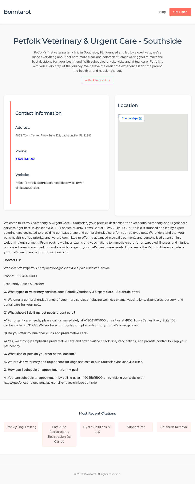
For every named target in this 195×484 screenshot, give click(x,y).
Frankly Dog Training (21, 427)
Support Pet (136, 427)
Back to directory (97, 80)
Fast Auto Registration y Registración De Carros (59, 434)
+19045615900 (25, 159)
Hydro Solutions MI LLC (97, 429)
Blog (162, 12)
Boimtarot (17, 12)
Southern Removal (174, 427)
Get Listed (180, 12)
